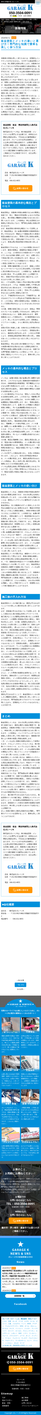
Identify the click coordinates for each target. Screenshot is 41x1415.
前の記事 (21, 980)
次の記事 (20, 989)
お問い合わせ (27, 1403)
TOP (3, 1397)
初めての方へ (7, 1400)
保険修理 (5, 1406)
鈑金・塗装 (6, 1403)
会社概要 (25, 1400)
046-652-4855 (15, 180)
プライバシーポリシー (30, 1406)
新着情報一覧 (19, 1296)
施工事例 (25, 1397)
